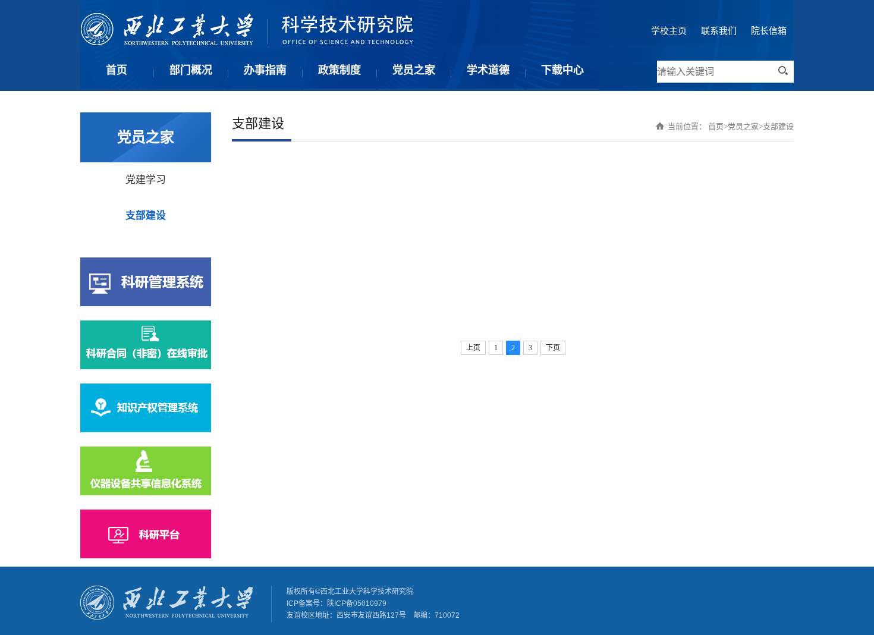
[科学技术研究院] (246, 42)
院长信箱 (769, 31)
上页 (473, 348)
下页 (553, 348)
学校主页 (669, 31)
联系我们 (719, 31)
